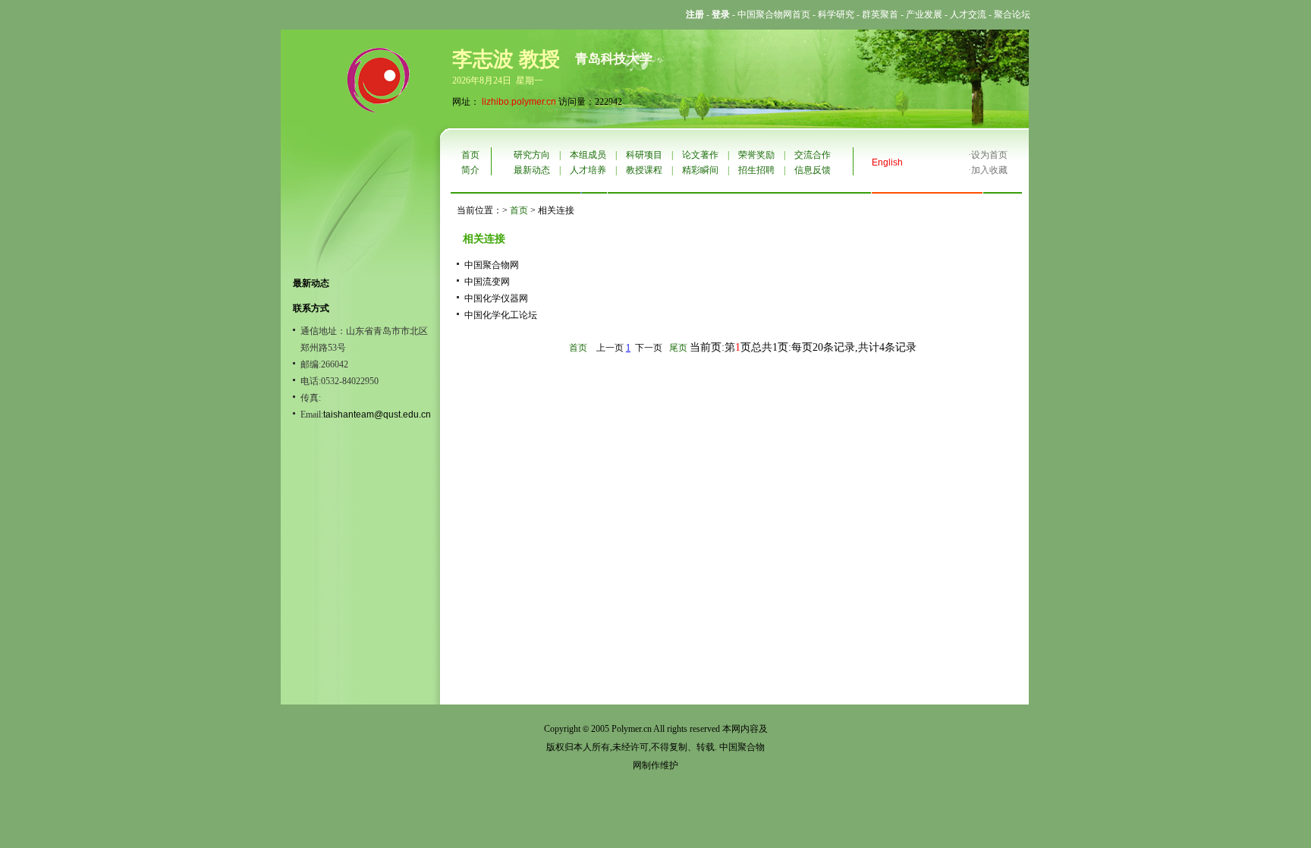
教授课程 (644, 170)
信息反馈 (812, 170)
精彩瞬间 (700, 170)
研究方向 (532, 155)
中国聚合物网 (491, 265)
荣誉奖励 (756, 155)
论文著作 (700, 155)
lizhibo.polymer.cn (519, 101)
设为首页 (989, 155)
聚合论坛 (1012, 14)
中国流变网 (487, 281)
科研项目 (644, 155)
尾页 (678, 347)
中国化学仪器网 (496, 298)
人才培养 (588, 170)
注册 (695, 14)
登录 (721, 14)
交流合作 (812, 155)
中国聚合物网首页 (773, 14)
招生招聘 (756, 170)
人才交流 (968, 14)
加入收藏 (989, 170)
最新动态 (532, 170)
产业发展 (924, 14)
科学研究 (836, 14)
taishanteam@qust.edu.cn (377, 414)
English (887, 162)
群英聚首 (880, 14)
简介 (470, 170)
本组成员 (588, 155)
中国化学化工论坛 (500, 315)
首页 (470, 155)
